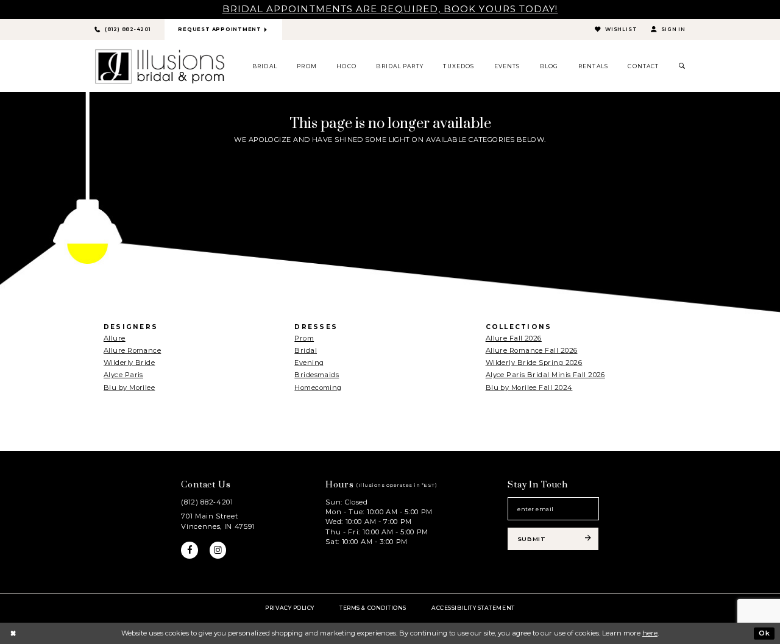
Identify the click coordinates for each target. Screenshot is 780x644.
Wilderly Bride (129, 362)
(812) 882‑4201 (207, 502)
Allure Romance (132, 350)
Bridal (305, 350)
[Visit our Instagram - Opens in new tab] (218, 550)
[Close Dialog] (13, 633)
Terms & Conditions (372, 607)
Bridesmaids (316, 374)
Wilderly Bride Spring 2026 (534, 362)
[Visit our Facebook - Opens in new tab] (189, 550)
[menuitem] (265, 66)
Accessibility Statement (472, 607)
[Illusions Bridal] (159, 66)
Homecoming (317, 387)
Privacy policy (289, 607)
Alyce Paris (123, 374)
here (650, 633)
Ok (764, 633)
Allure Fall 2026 (514, 338)
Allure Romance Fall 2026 (532, 350)
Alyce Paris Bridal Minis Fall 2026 (545, 374)
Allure (115, 338)
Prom (304, 338)
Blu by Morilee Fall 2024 (529, 387)
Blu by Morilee (129, 387)
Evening (309, 362)
